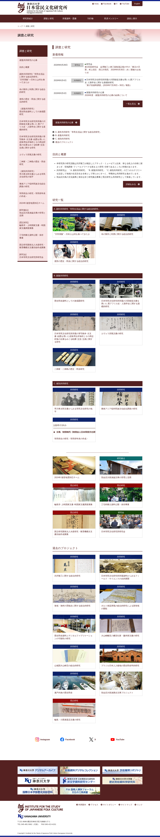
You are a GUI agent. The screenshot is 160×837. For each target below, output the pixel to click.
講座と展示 (132, 18)
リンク (139, 805)
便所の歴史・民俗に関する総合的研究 (71, 261)
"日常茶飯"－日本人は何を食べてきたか (72, 234)
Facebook (107, 4)
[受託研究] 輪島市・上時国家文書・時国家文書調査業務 (32, 225)
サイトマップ (126, 805)
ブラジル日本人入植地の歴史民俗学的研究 (120, 666)
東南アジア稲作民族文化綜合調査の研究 (119, 409)
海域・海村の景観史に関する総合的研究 (72, 606)
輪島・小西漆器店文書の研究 (67, 720)
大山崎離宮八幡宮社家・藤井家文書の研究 (120, 636)
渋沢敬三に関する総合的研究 (67, 576)
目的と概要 (24, 67)
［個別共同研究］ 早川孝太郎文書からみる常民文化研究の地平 (32, 174)
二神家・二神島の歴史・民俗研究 (69, 369)
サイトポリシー (109, 805)
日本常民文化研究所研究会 (113, 531)
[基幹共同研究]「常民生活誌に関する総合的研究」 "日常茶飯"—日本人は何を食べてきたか (32, 78)
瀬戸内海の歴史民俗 (63, 693)
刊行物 (90, 18)
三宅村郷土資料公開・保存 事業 (31, 236)
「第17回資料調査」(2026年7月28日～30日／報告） (108, 85)
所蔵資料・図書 (69, 18)
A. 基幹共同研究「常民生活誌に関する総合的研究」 (78, 132)
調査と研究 (49, 18)
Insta (96, 4)
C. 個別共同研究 (62, 139)
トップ (20, 26)
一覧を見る (131, 104)
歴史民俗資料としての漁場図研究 (69, 301)
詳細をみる (131, 184)
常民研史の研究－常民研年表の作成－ (71, 439)
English (137, 4)
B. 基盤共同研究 (62, 135)
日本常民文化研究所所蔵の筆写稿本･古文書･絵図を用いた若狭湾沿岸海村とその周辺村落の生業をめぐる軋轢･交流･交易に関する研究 (32, 142)
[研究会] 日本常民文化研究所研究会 (31, 255)
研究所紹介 (28, 18)
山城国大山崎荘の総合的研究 (67, 666)
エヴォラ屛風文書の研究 (112, 333)
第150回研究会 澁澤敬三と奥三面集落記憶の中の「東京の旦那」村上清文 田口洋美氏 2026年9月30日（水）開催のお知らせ (113, 70)
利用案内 (82, 805)
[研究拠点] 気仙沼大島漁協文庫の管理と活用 (32, 213)
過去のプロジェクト (64, 142)
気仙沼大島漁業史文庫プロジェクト (117, 693)
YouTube (125, 4)
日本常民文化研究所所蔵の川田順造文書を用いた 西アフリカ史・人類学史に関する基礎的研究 (120, 304)
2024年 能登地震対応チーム (66, 477)
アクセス (94, 805)
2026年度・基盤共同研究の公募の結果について (106, 95)
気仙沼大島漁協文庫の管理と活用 (116, 477)
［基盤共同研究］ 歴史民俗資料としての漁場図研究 (32, 111)
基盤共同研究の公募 (64, 122)
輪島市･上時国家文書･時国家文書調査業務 (73, 504)
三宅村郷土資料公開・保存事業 (115, 504)
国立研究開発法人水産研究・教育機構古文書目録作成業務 (32, 246)
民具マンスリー (111, 18)
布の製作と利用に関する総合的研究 (117, 234)
